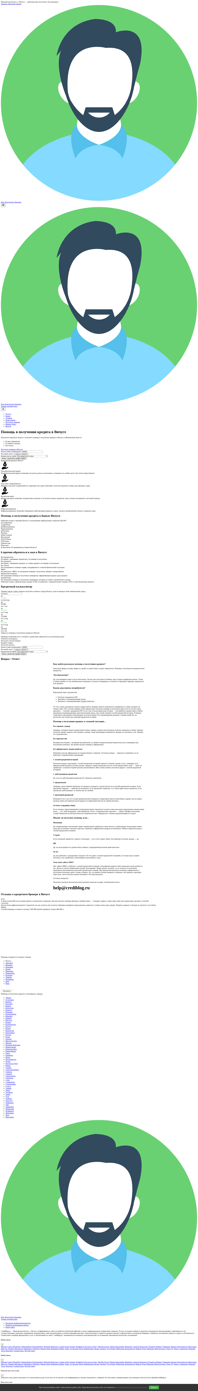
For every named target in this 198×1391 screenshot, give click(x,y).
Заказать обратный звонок (11, 4)
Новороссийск (11, 1049)
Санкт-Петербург (12, 1070)
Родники (9, 975)
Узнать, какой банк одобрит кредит (14, 458)
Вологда (9, 1010)
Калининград (11, 1024)
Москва (8, 1043)
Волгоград (10, 1008)
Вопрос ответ (11, 424)
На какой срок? (7, 454)
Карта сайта (10, 1327)
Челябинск (10, 1111)
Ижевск (9, 1018)
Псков (8, 1062)
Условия (9, 418)
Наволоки (9, 971)
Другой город (29, 1351)
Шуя (7, 981)
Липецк (9, 1039)
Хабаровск (10, 1107)
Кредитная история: (8, 456)
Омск (8, 1053)
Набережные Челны (91, 1349)
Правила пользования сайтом (17, 1325)
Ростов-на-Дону (12, 1064)
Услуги (8, 414)
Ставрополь (10, 1082)
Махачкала (19, 1349)
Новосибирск (11, 1051)
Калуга (8, 1027)
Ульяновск (10, 1103)
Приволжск (10, 973)
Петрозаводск (11, 1059)
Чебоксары (10, 1109)
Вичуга (8, 426)
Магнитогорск (11, 1041)
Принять (154, 1387)
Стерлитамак (11, 1084)
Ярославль (10, 1117)
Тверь (8, 1090)
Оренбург (9, 1055)
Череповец (10, 1113)
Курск (8, 1037)
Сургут (8, 1086)
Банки (8, 416)
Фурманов (10, 979)
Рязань (8, 1066)
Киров (8, 1029)
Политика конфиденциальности (18, 1323)
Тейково (9, 977)
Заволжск (9, 963)
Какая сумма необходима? (11, 452)
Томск (8, 1094)
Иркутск (9, 1020)
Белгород (9, 1004)
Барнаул (9, 1002)
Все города (6, 991)
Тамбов (8, 1088)
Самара (8, 1068)
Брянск (8, 1006)
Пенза (8, 1057)
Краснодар (10, 1031)
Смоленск (9, 1078)
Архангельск (19, 1351)
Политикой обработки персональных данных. (132, 1387)
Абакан (8, 998)
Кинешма (9, 967)
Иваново (9, 965)
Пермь (112, 1347)
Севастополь (10, 1076)
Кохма (8, 969)
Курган (8, 1035)
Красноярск (10, 1033)
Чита (7, 1115)
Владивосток (183, 1347)
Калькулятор (10, 420)
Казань (8, 1022)
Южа (7, 984)
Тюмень (9, 1099)
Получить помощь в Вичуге (12, 449)
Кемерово (55, 1349)
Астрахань (10, 1000)
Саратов (9, 1074)
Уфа (7, 1105)
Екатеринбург (11, 1014)
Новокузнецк (11, 1047)
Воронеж (9, 1012)
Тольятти (9, 1092)
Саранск (9, 1072)
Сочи (8, 1080)
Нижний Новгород (13, 1045)
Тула (7, 1097)
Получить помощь (13, 422)
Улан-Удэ (9, 1101)
